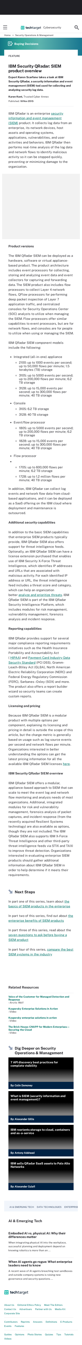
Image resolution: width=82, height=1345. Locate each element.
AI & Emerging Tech (21, 1207)
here (66, 764)
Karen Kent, (15, 96)
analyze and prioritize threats (40, 595)
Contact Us (10, 1309)
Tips (58, 1334)
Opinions (19, 1334)
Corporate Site (12, 1313)
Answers (37, 1322)
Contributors (11, 1322)
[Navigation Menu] (5, 27)
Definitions (51, 1322)
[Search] (76, 27)
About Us (9, 1305)
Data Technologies (49, 1207)
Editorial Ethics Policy (29, 1305)
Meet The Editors (53, 1305)
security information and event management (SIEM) (35, 118)
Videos (8, 1338)
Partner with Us (43, 1309)
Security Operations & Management (34, 35)
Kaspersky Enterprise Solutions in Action (33, 1008)
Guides (8, 1334)
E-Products (66, 1322)
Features (19, 1326)
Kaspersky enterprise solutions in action (32, 1017)
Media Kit (60, 1309)
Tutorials (69, 1334)
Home (7, 35)
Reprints (25, 1322)
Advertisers (25, 1309)
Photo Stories (35, 1334)
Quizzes (49, 1334)
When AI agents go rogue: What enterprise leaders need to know (40, 1263)
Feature (14, 56)
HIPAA (15, 657)
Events (8, 1326)
